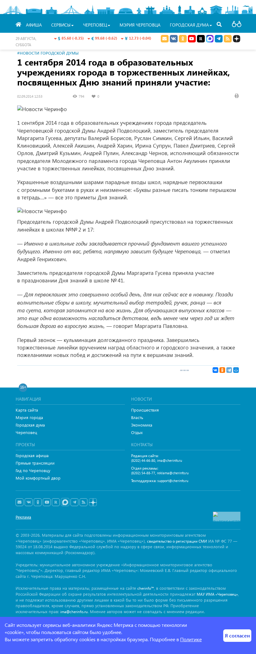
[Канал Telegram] (74, 502)
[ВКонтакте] (215, 370)
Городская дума (30, 424)
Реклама (23, 517)
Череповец (26, 432)
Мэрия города (29, 417)
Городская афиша (32, 455)
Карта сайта (27, 409)
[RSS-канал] (83, 502)
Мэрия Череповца (140, 25)
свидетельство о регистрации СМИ (177, 541)
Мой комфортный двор (38, 478)
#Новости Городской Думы (48, 53)
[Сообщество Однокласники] (183, 38)
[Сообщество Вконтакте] (28, 502)
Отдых (137, 432)
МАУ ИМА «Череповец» (217, 594)
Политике (191, 639)
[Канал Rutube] (201, 38)
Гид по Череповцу (33, 470)
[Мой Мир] (236, 370)
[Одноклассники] (222, 370)
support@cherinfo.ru (172, 481)
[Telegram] (229, 370)
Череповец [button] (95, 25)
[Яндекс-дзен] (92, 502)
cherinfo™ (145, 588)
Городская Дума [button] (189, 25)
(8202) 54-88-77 (143, 473)
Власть (137, 417)
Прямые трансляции (35, 463)
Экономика (141, 424)
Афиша (34, 25)
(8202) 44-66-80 (143, 460)
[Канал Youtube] (192, 38)
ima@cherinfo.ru (169, 460)
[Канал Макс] (210, 39)
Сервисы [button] (61, 25)
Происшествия (145, 409)
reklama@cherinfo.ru (173, 473)
